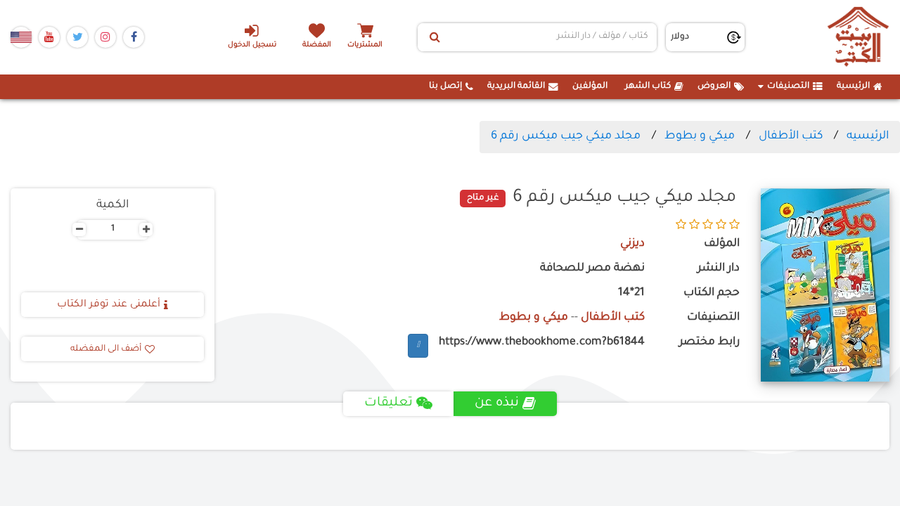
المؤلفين (590, 86)
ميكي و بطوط (699, 136)
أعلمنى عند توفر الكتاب (108, 305)
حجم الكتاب (711, 293)
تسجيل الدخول (252, 45)
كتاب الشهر (648, 86)
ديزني (632, 244)
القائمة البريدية (516, 86)
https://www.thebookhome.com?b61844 (542, 343)
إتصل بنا (445, 86)
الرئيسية (853, 86)
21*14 (631, 293)
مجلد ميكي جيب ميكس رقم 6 (566, 136)
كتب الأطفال (791, 136)
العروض (714, 86)
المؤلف (721, 244)
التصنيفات (788, 86)
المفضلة (316, 45)
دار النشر (718, 269)
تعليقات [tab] (388, 403)
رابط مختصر (709, 343)
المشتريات (364, 45)
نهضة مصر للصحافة (592, 269)
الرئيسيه (868, 136)
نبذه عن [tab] (497, 403)
